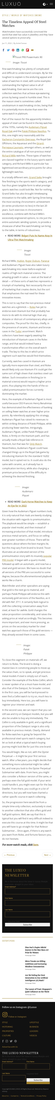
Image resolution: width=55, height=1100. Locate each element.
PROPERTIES (8, 1031)
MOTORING (7, 1026)
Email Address (10, 887)
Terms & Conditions (27, 1096)
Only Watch (36, 444)
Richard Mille (9, 155)
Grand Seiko (35, 177)
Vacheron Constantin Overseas (18, 139)
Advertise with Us (10, 1047)
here (35, 844)
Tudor (18, 331)
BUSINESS (34, 1026)
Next (47, 854)
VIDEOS (33, 1035)
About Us (5, 1096)
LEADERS (34, 1031)
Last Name (9, 910)
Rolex (32, 307)
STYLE (5, 1022)
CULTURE (6, 1035)
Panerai (45, 260)
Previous (9, 854)
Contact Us (14, 1096)
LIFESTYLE (34, 1022)
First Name (9, 898)
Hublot (20, 260)
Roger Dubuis (32, 260)
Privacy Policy (41, 1096)
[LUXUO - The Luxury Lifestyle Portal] (11, 3)
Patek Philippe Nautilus (34, 131)
